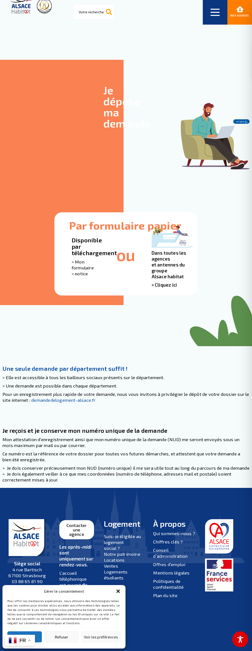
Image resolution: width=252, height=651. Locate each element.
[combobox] (93, 12)
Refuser (61, 637)
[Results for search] (94, 26)
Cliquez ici (166, 285)
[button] (118, 591)
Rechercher (109, 12)
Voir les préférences (101, 637)
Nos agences (239, 15)
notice (81, 273)
